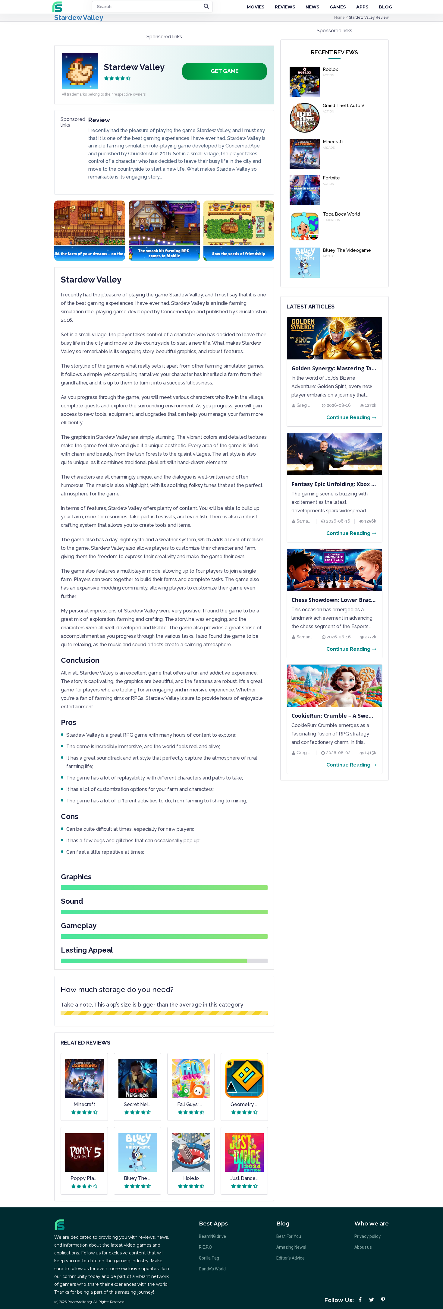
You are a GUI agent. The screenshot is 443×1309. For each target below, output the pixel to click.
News (312, 7)
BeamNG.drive (212, 1236)
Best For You (288, 1236)
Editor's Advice (290, 1258)
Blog (385, 7)
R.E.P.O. (205, 1247)
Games (338, 7)
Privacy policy (367, 1236)
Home (340, 17)
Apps (362, 7)
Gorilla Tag (209, 1258)
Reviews (285, 7)
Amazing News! (291, 1247)
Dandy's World (212, 1268)
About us (363, 1247)
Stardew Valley (78, 17)
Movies (256, 7)
